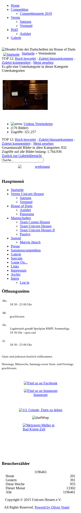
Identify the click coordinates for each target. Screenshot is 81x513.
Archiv (16, 274)
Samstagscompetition (26, 250)
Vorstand (26, 26)
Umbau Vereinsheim (38, 124)
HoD (14, 30)
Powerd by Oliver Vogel (52, 507)
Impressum (18, 270)
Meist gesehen (43, 62)
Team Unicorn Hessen (36, 226)
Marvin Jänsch (30, 242)
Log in (24, 282)
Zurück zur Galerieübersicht (22, 156)
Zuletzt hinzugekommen (56, 58)
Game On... (19, 262)
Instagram (40, 395)
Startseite (28, 53)
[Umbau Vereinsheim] (25, 116)
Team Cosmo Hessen (35, 222)
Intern (15, 278)
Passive (25, 234)
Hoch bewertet (25, 58)
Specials (16, 258)
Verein (15, 17)
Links (15, 266)
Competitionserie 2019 (36, 13)
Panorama (27, 214)
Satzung (25, 21)
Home (15, 5)
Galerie (16, 38)
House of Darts (21, 206)
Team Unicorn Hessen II (37, 230)
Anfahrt (25, 34)
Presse (15, 246)
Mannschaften (21, 218)
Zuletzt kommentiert (16, 62)
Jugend (16, 238)
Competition (19, 9)
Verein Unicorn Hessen (27, 194)
